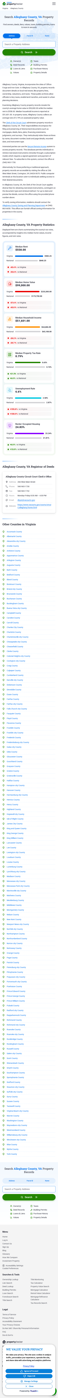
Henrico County (13, 800)
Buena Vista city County (17, 608)
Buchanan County (14, 599)
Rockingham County (15, 1044)
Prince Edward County (16, 991)
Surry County (12, 1097)
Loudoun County (14, 857)
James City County (15, 824)
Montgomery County (15, 910)
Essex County (12, 694)
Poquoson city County (16, 977)
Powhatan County (14, 986)
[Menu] (54, 3)
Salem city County (14, 1053)
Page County (12, 958)
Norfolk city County (15, 929)
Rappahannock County (16, 1015)
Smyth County (13, 1068)
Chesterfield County (15, 646)
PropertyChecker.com (12, 3)
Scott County (12, 1058)
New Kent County (14, 919)
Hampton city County (16, 785)
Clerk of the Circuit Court (16, 123)
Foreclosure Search (10, 1297)
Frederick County (14, 737)
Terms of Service (9, 1314)
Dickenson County (14, 685)
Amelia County (13, 546)
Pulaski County (13, 1005)
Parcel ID (30, 36)
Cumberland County (15, 675)
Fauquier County (14, 714)
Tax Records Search (39, 1303)
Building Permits (9, 1290)
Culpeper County (14, 670)
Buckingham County (15, 603)
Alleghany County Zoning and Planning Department (23, 205)
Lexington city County (16, 852)
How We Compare (9, 1257)
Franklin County (13, 728)
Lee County (11, 848)
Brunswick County (14, 594)
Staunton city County (15, 1087)
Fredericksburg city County (18, 742)
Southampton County (16, 1073)
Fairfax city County (15, 704)
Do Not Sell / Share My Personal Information (20, 1328)
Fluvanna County (14, 723)
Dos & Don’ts (7, 1335)
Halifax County (13, 781)
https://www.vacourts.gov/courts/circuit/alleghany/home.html (34, 506)
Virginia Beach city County (18, 1111)
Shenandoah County (15, 1063)
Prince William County (16, 1001)
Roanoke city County (15, 1034)
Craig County (12, 666)
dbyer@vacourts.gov (26, 500)
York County (12, 1154)
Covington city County (16, 661)
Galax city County (14, 747)
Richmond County (14, 1020)
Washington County (15, 1121)
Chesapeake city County (17, 642)
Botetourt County (14, 584)
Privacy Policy (8, 1318)
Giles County (12, 752)
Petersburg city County (16, 967)
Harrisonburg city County (17, 795)
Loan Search (7, 1293)
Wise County (12, 1144)
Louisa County (13, 862)
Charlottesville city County (17, 637)
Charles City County (15, 627)
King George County (15, 833)
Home (4, 1237)
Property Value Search (40, 1286)
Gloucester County (14, 757)
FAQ (4, 1332)
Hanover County (13, 790)
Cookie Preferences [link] (10, 1268)
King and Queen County (16, 828)
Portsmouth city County (17, 982)
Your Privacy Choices (11, 1325)
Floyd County (12, 718)
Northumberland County (17, 938)
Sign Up (5, 1247)
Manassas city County (16, 881)
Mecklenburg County (15, 900)
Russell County (13, 1049)
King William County (15, 838)
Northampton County (16, 934)
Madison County (14, 876)
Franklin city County (15, 733)
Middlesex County (14, 905)
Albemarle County (14, 536)
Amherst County (13, 551)
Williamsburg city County (17, 1135)
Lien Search (7, 1283)
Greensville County (14, 776)
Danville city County (15, 680)
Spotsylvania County (15, 1077)
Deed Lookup (7, 1286)
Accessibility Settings (14, 1266)
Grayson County (13, 766)
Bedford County (13, 575)
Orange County (13, 953)
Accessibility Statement (12, 1321)
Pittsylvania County (15, 972)
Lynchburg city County (16, 871)
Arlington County (14, 560)
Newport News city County (18, 924)
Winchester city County (16, 1140)
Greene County (13, 771)
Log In (5, 1240)
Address (12, 36)
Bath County (12, 570)
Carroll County (13, 623)
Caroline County (13, 618)
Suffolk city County (15, 1092)
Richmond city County (16, 1025)
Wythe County (12, 1149)
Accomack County (14, 532)
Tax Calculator (37, 1283)
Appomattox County (15, 556)
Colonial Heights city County (18, 656)
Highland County (14, 809)
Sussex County (13, 1101)
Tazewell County (13, 1106)
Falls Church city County (17, 709)
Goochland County (14, 761)
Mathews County (14, 895)
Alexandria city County (16, 541)
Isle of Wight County (15, 819)
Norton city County (15, 943)
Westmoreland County (16, 1130)
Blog (4, 1250)
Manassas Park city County (18, 886)
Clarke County (12, 651)
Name (47, 36)
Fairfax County (13, 699)
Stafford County (13, 1082)
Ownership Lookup (10, 1279)
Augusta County (13, 565)
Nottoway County (14, 948)
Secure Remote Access (37, 146)
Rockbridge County (15, 1039)
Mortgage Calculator (39, 1290)
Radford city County (15, 1010)
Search (28, 52)
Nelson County (13, 915)
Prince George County (16, 996)
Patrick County (13, 962)
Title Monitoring (37, 1279)
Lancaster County (14, 843)
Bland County (12, 579)
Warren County (13, 1116)
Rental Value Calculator (40, 1293)
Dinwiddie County (14, 690)
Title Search (7, 1300)
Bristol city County (14, 589)
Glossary (6, 1254)
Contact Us (7, 1244)
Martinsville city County (16, 891)
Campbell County (14, 613)
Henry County (12, 804)
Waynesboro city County (17, 1125)
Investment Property (11, 1261)
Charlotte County (14, 632)
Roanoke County (14, 1029)
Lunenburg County (14, 867)
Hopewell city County (15, 814)
